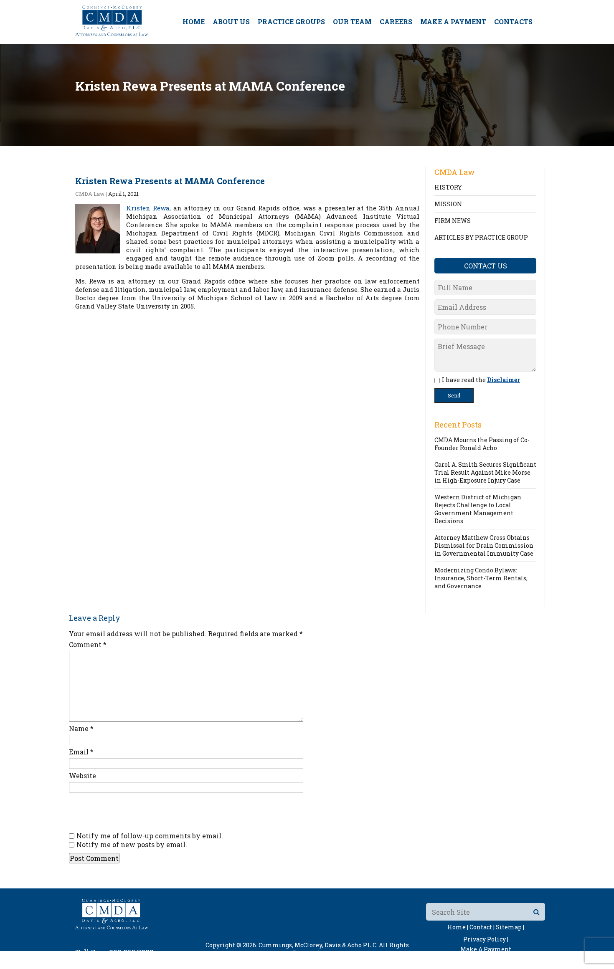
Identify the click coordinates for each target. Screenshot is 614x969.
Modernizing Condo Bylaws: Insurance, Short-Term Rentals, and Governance (481, 578)
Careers (396, 21)
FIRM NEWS (452, 221)
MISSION (448, 204)
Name (81, 728)
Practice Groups (291, 21)
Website (82, 775)
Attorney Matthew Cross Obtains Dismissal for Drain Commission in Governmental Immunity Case (483, 545)
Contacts (513, 21)
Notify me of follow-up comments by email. (149, 835)
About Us (231, 21)
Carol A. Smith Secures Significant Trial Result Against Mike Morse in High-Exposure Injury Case (485, 472)
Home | (457, 927)
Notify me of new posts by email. (131, 844)
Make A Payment (453, 21)
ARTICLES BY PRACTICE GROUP (481, 237)
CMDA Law (89, 193)
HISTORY (448, 187)
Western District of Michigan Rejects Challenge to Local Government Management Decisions (477, 509)
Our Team (352, 21)
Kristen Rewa (148, 208)
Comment (88, 644)
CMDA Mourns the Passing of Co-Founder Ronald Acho (482, 444)
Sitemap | (510, 927)
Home (194, 21)
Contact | (482, 927)
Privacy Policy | (485, 939)
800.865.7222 (131, 952)
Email (81, 751)
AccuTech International (360, 961)
